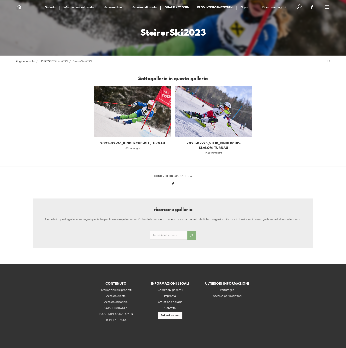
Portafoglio (227, 290)
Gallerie (50, 7)
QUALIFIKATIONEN (177, 7)
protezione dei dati (170, 302)
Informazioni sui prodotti (79, 7)
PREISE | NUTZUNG (116, 320)
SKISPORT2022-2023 (54, 61)
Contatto (170, 308)
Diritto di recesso (170, 315)
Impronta (170, 296)
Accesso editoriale (144, 7)
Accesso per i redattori (227, 296)
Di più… (245, 7)
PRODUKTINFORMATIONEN (214, 7)
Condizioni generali (170, 290)
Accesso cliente (114, 7)
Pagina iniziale (25, 61)
